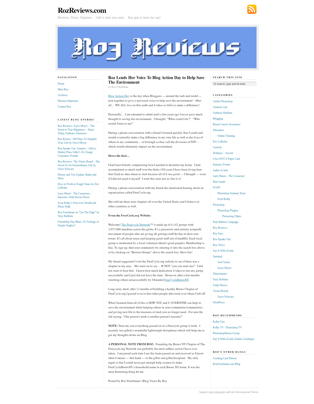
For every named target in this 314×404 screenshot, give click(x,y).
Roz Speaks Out (222, 239)
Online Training (226, 135)
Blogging (218, 118)
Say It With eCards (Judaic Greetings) (233, 339)
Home (61, 83)
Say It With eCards (223, 250)
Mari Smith (219, 181)
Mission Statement (68, 100)
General (217, 147)
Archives (63, 95)
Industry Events (221, 164)
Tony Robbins (220, 279)
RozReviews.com (82, 10)
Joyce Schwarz (225, 296)
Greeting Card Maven (225, 358)
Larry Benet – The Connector (229, 176)
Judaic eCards (220, 170)
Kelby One (219, 321)
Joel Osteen (223, 262)
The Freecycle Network (135, 224)
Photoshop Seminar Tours (231, 193)
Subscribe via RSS (252, 9)
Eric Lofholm (220, 141)
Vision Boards (220, 291)
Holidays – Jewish (223, 153)
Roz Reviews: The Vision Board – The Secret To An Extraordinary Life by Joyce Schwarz (79, 165)
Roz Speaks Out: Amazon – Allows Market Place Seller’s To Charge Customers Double (77, 152)
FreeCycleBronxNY (176, 280)
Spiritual (217, 256)
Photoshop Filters (231, 216)
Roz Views (219, 245)
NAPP (216, 187)
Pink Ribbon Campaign (225, 222)
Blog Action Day (118, 96)
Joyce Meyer (224, 268)
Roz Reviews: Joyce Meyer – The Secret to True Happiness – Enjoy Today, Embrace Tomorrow (76, 129)
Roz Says (218, 233)
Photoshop (219, 204)
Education (218, 130)
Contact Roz (64, 106)
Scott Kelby (223, 199)
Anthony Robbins (222, 112)
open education (217, 392)
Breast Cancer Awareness (226, 124)
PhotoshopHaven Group (226, 333)
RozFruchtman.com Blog (226, 364)
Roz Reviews (220, 227)
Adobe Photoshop (223, 101)
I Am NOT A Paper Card (226, 158)
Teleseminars (220, 273)
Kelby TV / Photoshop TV (227, 327)
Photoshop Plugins (227, 210)
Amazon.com (220, 107)
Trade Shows (220, 285)
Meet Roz (63, 89)
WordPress (219, 302)
